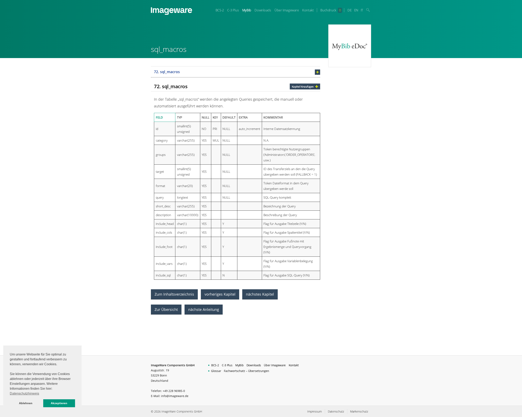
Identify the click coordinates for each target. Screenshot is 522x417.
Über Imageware (286, 10)
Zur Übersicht (166, 309)
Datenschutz (336, 411)
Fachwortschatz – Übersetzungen (246, 371)
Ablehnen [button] (25, 403)
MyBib (246, 10)
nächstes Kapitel (260, 294)
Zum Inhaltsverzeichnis (174, 294)
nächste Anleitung (203, 309)
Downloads (262, 10)
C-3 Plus (233, 10)
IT (362, 10)
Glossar (216, 371)
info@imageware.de (174, 396)
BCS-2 (220, 10)
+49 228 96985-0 (174, 391)
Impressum (314, 411)
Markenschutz (359, 411)
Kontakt (308, 10)
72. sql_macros (167, 71)
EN (356, 10)
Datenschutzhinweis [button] (24, 393)
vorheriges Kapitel (220, 294)
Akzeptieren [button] (59, 403)
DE (349, 10)
